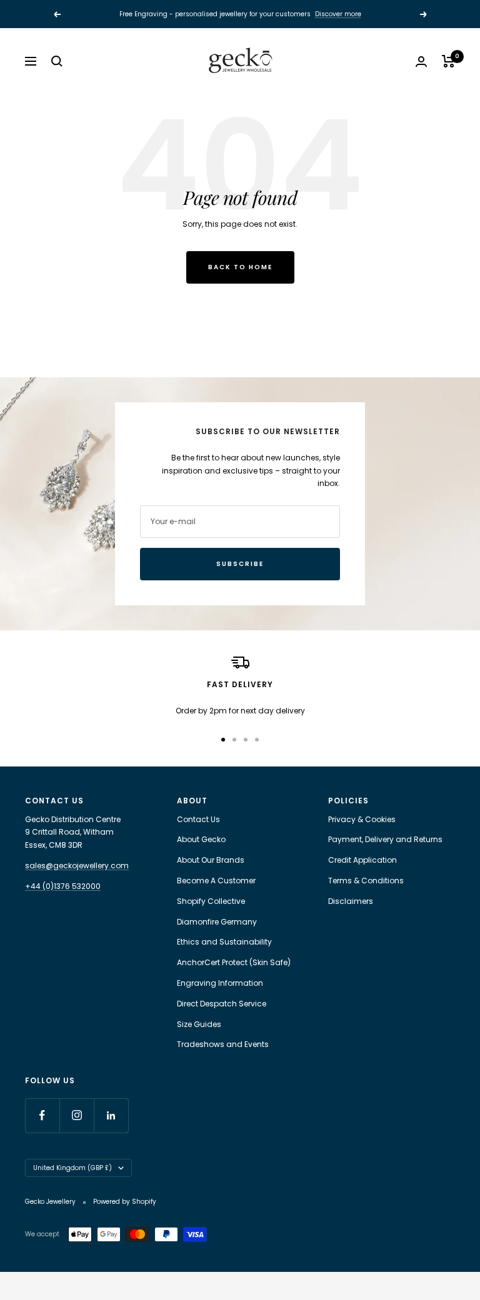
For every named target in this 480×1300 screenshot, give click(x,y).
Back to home (240, 267)
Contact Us (198, 819)
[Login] (421, 61)
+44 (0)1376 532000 (63, 886)
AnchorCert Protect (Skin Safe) (234, 962)
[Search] (56, 61)
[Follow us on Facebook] (42, 1115)
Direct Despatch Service (221, 1003)
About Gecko (201, 839)
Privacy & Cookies (362, 819)
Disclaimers (350, 901)
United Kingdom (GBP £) (72, 1168)
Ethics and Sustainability (224, 941)
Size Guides (199, 1024)
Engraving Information (220, 983)
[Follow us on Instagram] (76, 1115)
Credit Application (362, 860)
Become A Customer (216, 880)
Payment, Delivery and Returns (385, 839)
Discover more (338, 14)
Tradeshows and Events (223, 1044)
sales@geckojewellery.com (77, 865)
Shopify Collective (211, 901)
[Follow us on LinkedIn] (111, 1115)
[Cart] (448, 61)
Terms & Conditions (366, 880)
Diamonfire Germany (217, 921)
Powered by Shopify (124, 1201)
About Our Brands (210, 860)
